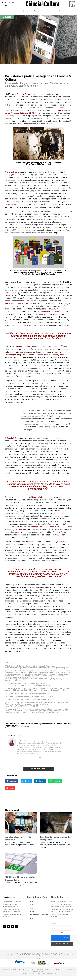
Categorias (38, 11)
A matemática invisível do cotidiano (18, 838)
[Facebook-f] (2, 2)
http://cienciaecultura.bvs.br (38, 693)
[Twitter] (8, 926)
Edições (25, 11)
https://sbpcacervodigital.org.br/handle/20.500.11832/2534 (27, 685)
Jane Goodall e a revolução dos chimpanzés (55, 838)
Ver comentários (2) (38, 769)
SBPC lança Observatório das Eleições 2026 (20, 878)
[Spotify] (6, 5)
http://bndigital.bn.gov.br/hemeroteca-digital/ (41, 688)
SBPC (60, 11)
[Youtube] (2, 5)
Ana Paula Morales (15, 736)
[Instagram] (6, 2)
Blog (51, 11)
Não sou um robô (58, 933)
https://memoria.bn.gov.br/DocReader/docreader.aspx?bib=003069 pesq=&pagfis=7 (37, 668)
